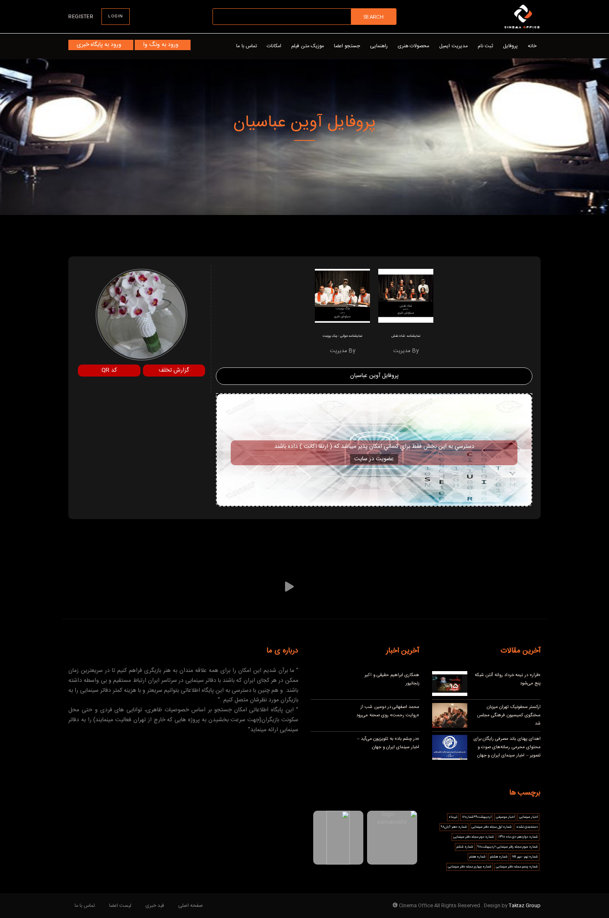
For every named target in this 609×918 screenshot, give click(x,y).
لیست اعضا (120, 905)
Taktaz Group (525, 905)
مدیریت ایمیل (453, 46)
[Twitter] (385, 587)
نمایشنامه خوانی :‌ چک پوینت (342, 336)
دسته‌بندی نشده (527, 827)
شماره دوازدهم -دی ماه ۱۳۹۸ (518, 837)
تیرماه (453, 817)
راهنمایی (379, 46)
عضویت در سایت (374, 459)
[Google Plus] (193, 587)
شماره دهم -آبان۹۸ (454, 827)
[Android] (223, 587)
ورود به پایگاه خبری (99, 45)
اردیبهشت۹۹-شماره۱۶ (476, 817)
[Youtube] (324, 587)
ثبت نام (485, 46)
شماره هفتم (477, 857)
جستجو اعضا (347, 46)
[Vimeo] (289, 587)
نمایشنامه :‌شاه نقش (406, 336)
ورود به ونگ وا (161, 45)
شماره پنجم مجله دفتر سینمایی (517, 867)
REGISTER (80, 16)
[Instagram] (355, 587)
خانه (532, 46)
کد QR (109, 370)
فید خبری (154, 905)
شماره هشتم (499, 857)
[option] (405, 314)
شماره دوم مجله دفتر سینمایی (473, 837)
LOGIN (115, 16)
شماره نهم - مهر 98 (525, 857)
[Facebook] (416, 587)
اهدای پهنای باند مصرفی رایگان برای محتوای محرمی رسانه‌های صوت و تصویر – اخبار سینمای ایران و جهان (507, 747)
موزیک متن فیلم (307, 46)
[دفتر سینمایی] (522, 16)
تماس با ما (246, 46)
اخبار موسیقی (505, 817)
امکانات (274, 46)
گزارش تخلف (174, 370)
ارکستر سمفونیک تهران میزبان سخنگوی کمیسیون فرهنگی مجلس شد (509, 715)
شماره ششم (465, 847)
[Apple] (254, 587)
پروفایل (510, 46)
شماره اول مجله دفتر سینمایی (491, 827)
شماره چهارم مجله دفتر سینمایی (469, 867)
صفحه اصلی (190, 905)
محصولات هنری (414, 46)
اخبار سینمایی (528, 817)
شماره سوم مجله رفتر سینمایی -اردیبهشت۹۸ (508, 847)
